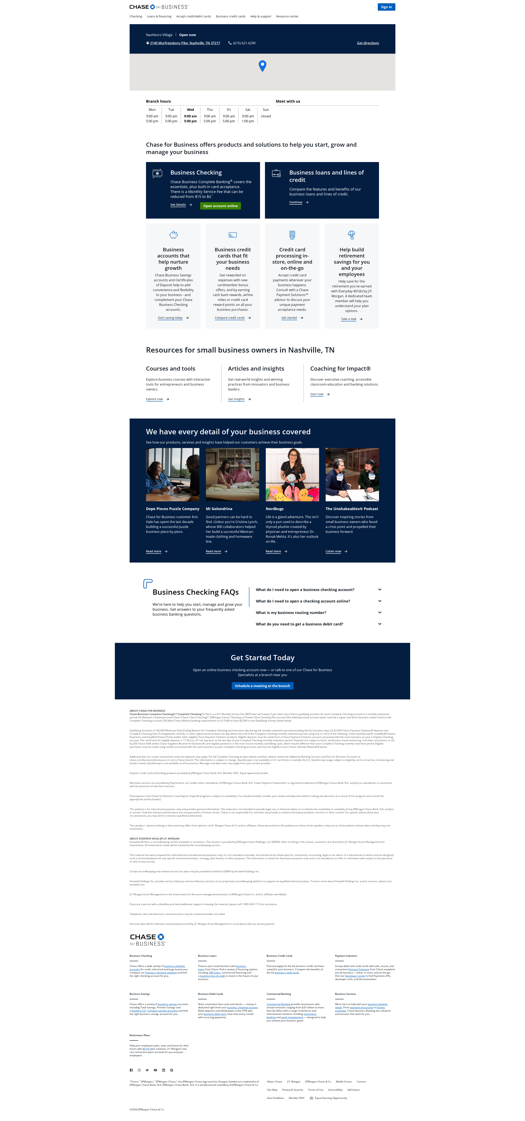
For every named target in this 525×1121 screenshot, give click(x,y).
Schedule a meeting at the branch (262, 686)
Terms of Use (315, 1090)
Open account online (220, 206)
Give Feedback (275, 1098)
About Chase (274, 1081)
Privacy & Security (292, 1090)
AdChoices (353, 1090)
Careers (361, 1081)
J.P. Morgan (293, 1081)
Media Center (344, 1081)
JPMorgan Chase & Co (318, 1081)
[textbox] (160, 972)
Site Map (272, 1090)
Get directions (368, 43)
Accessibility (335, 1090)
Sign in (386, 7)
